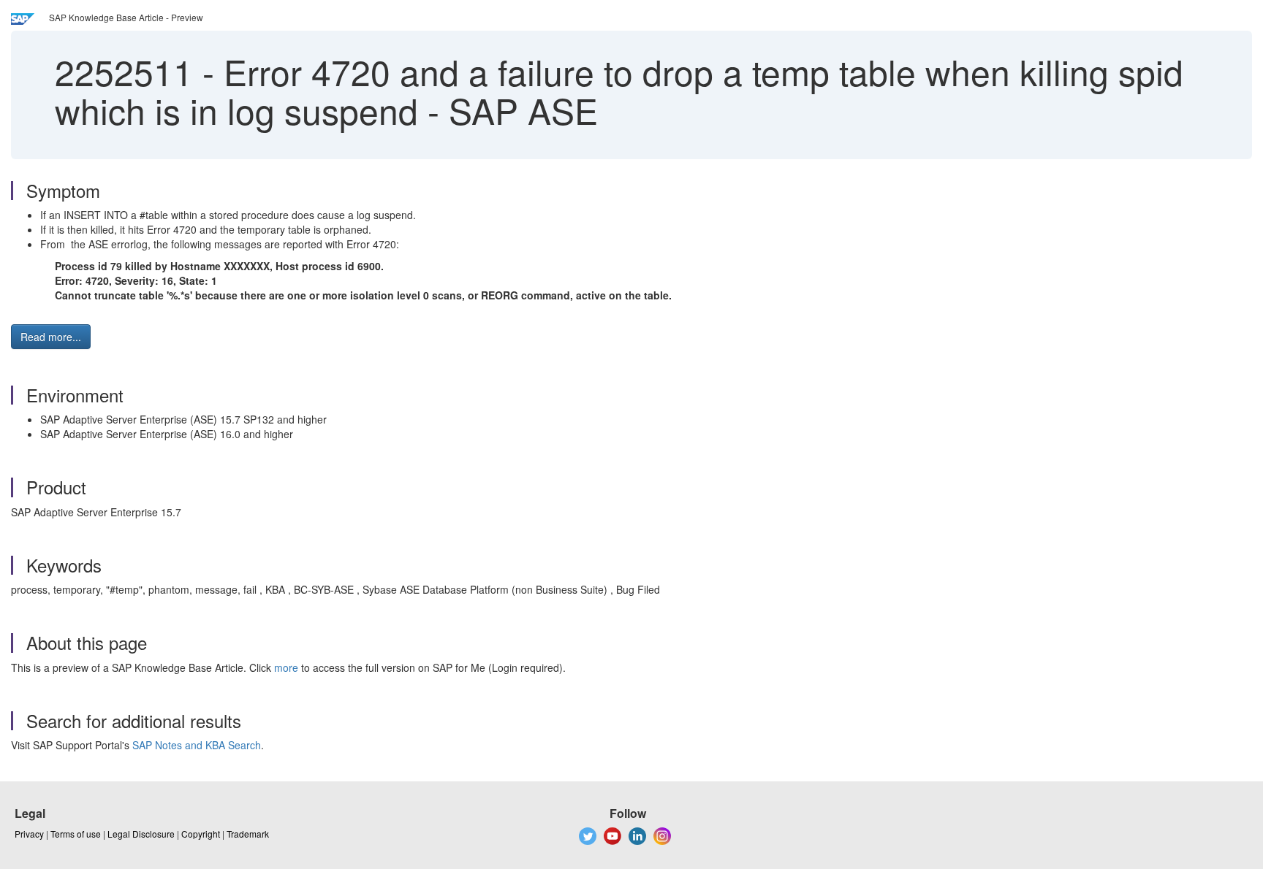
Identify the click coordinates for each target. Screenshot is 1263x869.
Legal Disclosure (141, 833)
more (286, 667)
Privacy (29, 833)
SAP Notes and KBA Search (196, 745)
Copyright (200, 833)
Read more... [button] (50, 336)
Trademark (248, 833)
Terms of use (75, 833)
